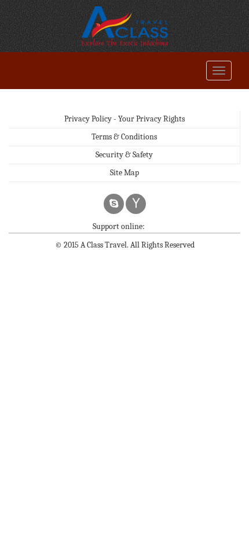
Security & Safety (124, 155)
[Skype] (113, 204)
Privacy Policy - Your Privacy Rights (124, 119)
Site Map (124, 173)
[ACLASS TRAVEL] (124, 26)
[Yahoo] (135, 204)
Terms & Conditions (124, 137)
